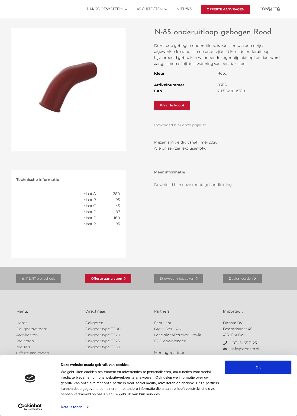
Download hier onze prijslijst (180, 125)
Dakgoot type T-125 (102, 341)
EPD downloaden (170, 341)
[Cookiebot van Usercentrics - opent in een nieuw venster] (30, 406)
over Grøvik (191, 335)
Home (22, 323)
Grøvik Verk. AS (167, 329)
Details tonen (71, 407)
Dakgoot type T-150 (102, 347)
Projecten (25, 341)
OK (258, 367)
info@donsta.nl (245, 349)
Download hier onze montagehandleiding (193, 184)
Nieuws (23, 347)
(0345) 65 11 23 (244, 343)
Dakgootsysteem (32, 329)
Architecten (27, 335)
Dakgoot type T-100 (103, 329)
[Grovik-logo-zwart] (63, 9)
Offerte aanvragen (32, 353)
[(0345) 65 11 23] (227, 343)
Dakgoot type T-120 (102, 335)
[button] (126, 9)
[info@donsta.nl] (227, 349)
